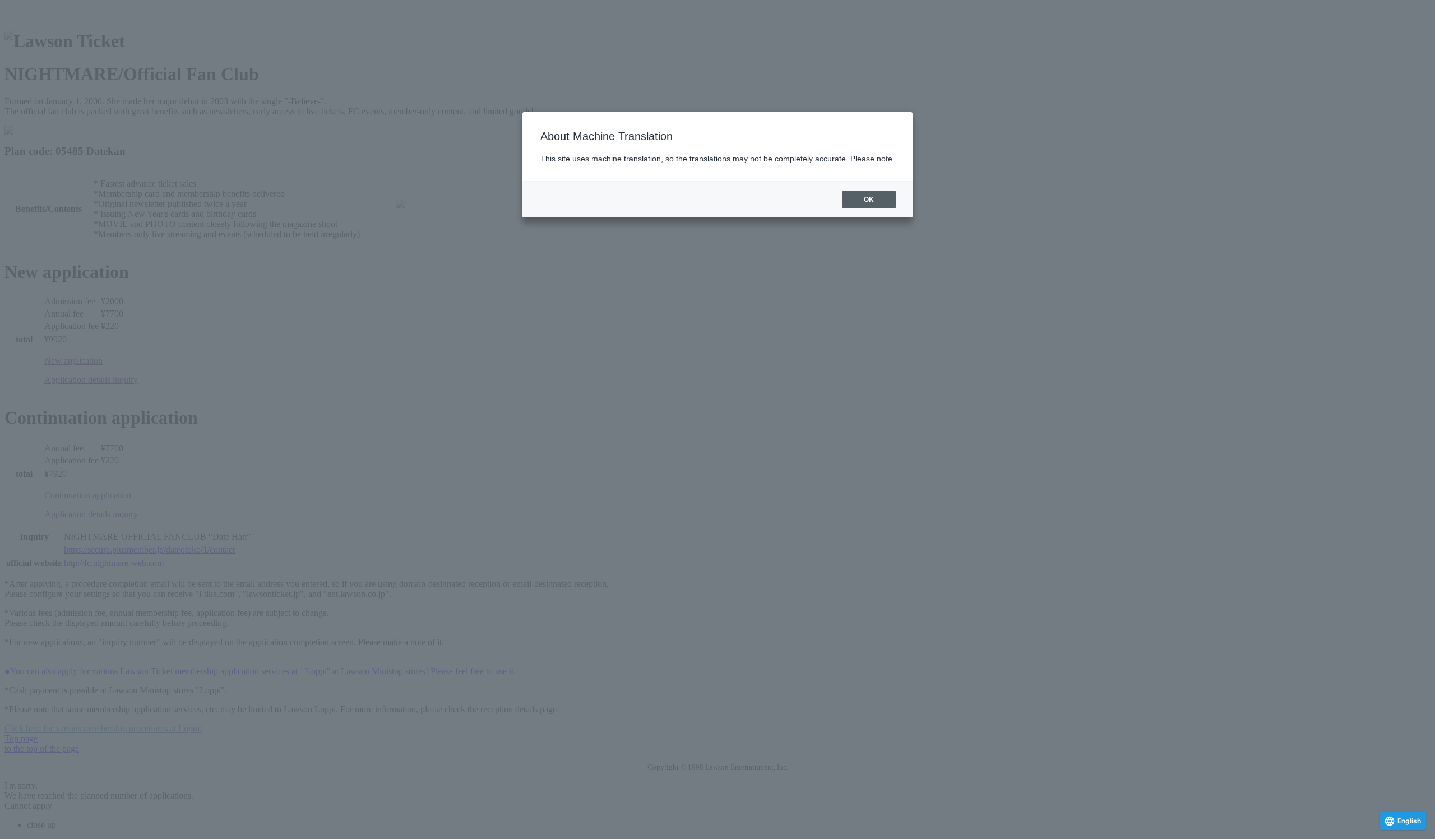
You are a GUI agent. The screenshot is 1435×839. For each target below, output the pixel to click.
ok (869, 199)
